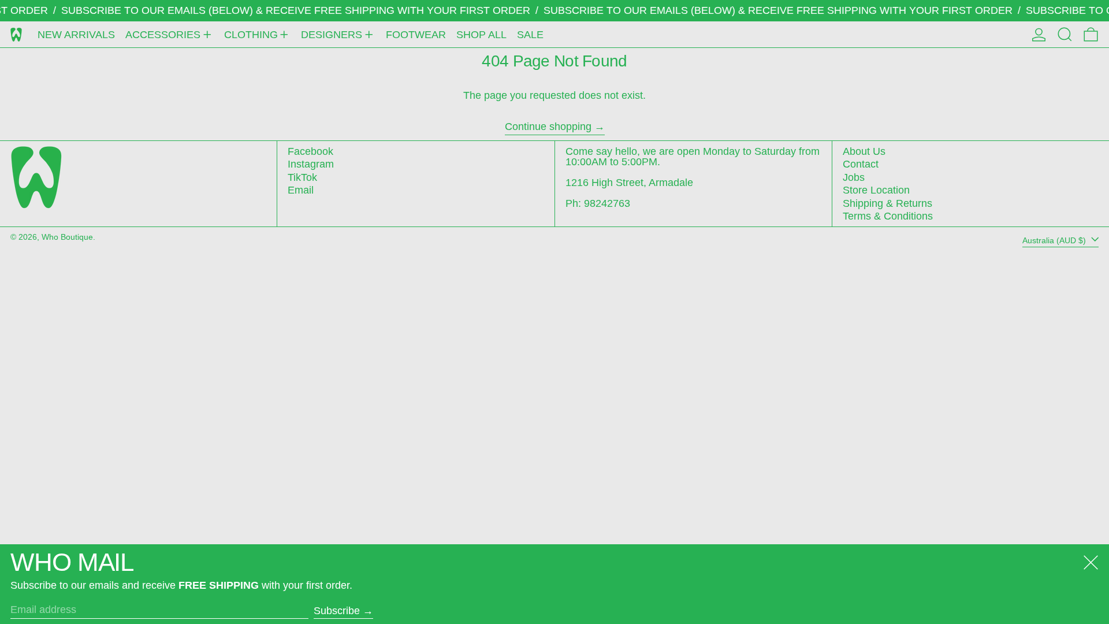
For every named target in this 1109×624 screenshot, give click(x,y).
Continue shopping (548, 126)
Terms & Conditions (888, 216)
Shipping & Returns (887, 203)
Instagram (311, 164)
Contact (861, 164)
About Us (864, 151)
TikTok (302, 177)
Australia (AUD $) (1055, 239)
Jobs (854, 177)
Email (301, 190)
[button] (1065, 34)
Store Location (876, 190)
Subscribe (337, 610)
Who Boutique (67, 237)
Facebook (310, 151)
